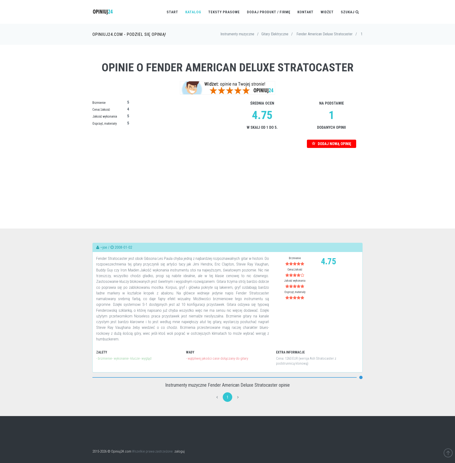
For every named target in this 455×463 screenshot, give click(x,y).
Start (172, 12)
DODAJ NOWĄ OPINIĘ (334, 144)
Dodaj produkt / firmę (268, 12)
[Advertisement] (227, 181)
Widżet (327, 12)
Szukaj (348, 12)
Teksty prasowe (224, 12)
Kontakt (305, 12)
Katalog (193, 12)
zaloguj (179, 451)
